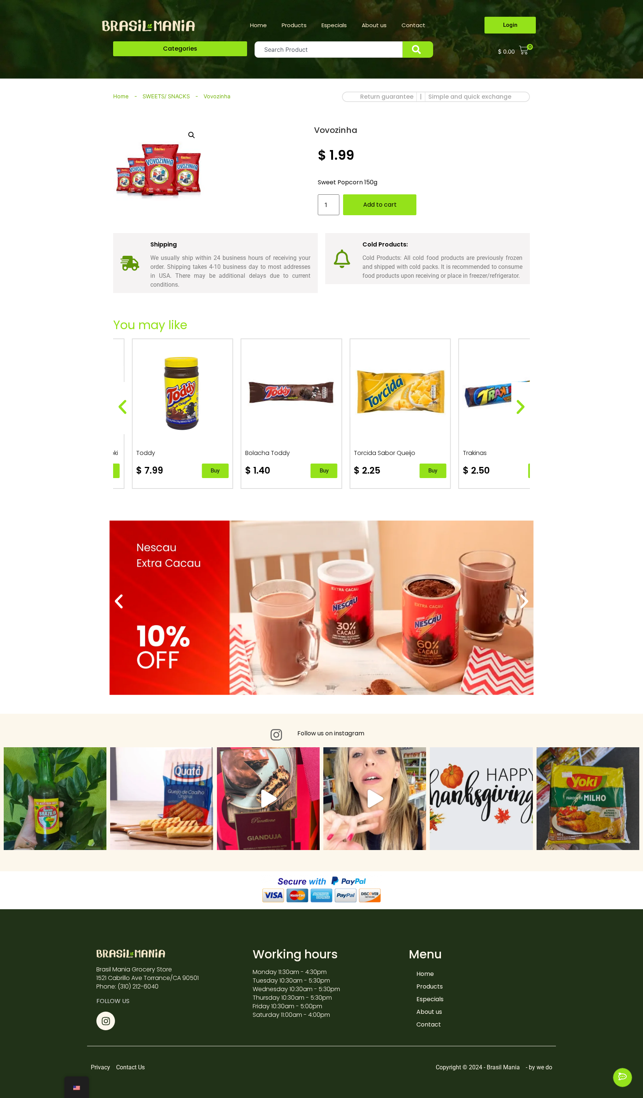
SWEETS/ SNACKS (166, 96)
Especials (334, 25)
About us (374, 25)
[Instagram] (105, 1021)
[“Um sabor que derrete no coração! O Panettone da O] (268, 798)
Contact (413, 25)
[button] (180, 48)
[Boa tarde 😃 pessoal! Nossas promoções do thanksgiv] (161, 798)
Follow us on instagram (330, 733)
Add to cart (380, 204)
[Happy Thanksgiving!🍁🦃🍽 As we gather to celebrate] (481, 798)
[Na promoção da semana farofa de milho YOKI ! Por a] (588, 798)
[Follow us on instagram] (276, 734)
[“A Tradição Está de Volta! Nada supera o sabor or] (55, 798)
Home (258, 25)
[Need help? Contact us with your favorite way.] (622, 1077)
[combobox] (329, 49)
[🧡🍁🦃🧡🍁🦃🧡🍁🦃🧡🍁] (374, 798)
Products (294, 25)
